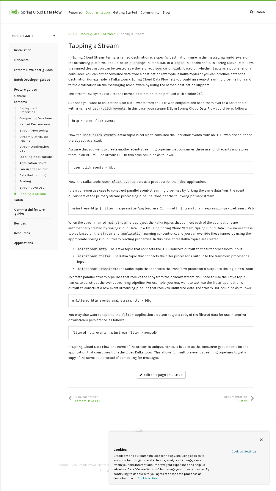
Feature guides (25, 89)
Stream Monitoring (33, 130)
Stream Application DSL (34, 148)
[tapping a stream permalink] (66, 44)
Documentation (97, 12)
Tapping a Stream (32, 194)
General (20, 96)
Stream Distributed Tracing (34, 138)
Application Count (33, 163)
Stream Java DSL (31, 187)
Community (150, 12)
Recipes (20, 223)
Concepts (21, 60)
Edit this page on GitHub (163, 375)
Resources (22, 233)
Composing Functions (36, 118)
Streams (20, 102)
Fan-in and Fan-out (33, 169)
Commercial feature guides (29, 211)
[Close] (261, 440)
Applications (23, 243)
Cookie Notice (147, 478)
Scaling (25, 181)
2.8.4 (71, 34)
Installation (22, 50)
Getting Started (125, 12)
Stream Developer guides (33, 70)
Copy (248, 118)
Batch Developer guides (32, 80)
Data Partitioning (32, 175)
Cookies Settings (244, 451)
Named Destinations (34, 124)
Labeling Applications (36, 157)
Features (75, 12)
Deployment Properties (28, 110)
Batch (18, 200)
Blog (166, 12)
